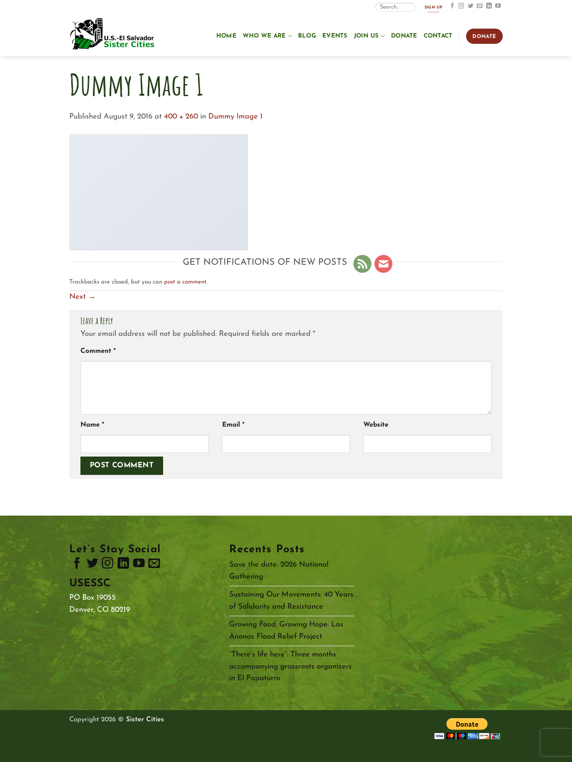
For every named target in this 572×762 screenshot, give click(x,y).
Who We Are (264, 36)
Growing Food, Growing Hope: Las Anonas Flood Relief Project (286, 630)
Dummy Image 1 (235, 116)
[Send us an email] (480, 6)
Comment (98, 351)
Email (233, 425)
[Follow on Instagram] (461, 6)
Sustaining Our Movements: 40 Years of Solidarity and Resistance (291, 600)
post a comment (185, 282)
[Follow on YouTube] (498, 6)
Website (375, 425)
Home (226, 36)
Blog (307, 36)
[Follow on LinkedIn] (489, 6)
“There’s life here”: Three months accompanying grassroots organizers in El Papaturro (290, 666)
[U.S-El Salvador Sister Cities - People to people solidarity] (114, 34)
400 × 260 (181, 116)
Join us (366, 36)
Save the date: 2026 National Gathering (278, 570)
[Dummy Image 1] (158, 191)
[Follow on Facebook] (452, 6)
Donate (404, 36)
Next (82, 297)
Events (335, 36)
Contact (438, 36)
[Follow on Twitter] (471, 6)
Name (92, 425)
